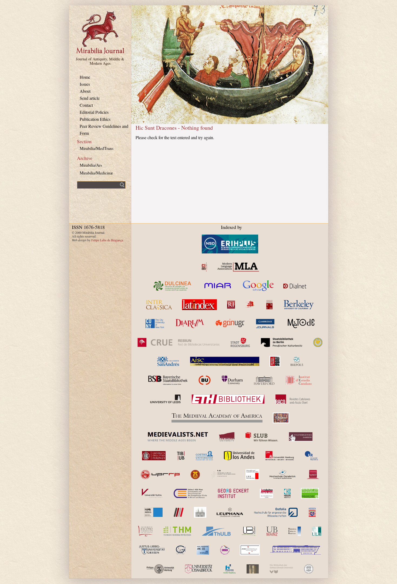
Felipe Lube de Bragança (107, 240)
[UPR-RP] (160, 474)
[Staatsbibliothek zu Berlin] (281, 342)
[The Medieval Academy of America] (217, 417)
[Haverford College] (264, 380)
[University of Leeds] (165, 399)
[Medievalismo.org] (204, 266)
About (85, 91)
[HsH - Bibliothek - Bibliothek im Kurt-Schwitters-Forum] (266, 493)
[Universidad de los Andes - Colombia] (239, 455)
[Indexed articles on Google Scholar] (258, 285)
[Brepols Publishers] (297, 361)
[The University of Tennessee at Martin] (195, 474)
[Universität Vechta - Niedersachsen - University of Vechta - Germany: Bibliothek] (152, 493)
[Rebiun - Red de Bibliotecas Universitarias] (178, 342)
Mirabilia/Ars (91, 165)
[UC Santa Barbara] (317, 342)
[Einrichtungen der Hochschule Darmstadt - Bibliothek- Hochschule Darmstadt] (223, 474)
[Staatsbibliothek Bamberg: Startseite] (300, 436)
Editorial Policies (94, 112)
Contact (86, 105)
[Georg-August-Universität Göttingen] (180, 550)
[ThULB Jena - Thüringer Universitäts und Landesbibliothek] (216, 531)
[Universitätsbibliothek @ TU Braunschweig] (313, 474)
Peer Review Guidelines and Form (104, 129)
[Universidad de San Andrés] (168, 361)
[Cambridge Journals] (265, 323)
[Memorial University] (226, 436)
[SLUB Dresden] (262, 436)
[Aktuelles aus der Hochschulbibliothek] (177, 531)
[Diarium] (190, 323)
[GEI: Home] (233, 493)
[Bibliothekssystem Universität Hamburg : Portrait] (145, 531)
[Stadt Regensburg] (240, 342)
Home (85, 77)
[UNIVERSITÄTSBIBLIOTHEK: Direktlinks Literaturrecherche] (248, 531)
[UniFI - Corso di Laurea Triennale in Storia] (154, 455)
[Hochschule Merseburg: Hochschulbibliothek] (153, 512)
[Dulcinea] (172, 285)
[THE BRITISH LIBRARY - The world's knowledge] (274, 361)
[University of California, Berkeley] (298, 304)
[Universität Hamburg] (280, 455)
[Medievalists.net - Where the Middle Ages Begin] (178, 436)
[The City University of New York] (155, 323)
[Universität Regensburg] (311, 455)
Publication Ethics (95, 119)
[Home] (100, 53)
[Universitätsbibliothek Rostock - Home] (295, 531)
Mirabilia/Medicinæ (96, 173)
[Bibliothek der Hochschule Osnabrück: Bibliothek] (283, 474)
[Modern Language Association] (238, 266)
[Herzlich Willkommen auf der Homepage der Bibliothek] (275, 512)
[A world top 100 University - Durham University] (232, 380)
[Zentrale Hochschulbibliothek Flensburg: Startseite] (295, 550)
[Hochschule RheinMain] (179, 512)
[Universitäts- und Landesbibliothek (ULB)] (252, 474)
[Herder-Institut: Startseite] (287, 493)
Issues (85, 84)
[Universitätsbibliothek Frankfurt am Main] (204, 455)
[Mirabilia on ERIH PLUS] (230, 244)
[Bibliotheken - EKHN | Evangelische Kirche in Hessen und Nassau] (190, 493)
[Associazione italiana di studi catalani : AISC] (224, 361)
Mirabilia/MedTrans (96, 148)
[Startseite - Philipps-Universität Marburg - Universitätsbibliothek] (160, 568)
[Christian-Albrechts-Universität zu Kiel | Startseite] (224, 550)
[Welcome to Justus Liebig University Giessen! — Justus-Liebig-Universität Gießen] (152, 550)
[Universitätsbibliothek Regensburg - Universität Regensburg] (250, 550)
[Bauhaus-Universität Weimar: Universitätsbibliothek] (253, 568)
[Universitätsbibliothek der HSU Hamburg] (281, 568)
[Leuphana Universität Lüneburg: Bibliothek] (230, 512)
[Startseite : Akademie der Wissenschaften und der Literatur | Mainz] (308, 568)
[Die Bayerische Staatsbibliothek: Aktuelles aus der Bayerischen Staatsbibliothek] (167, 380)
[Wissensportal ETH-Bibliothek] (228, 399)
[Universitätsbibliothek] (271, 531)
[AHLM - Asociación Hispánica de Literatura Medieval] (269, 304)
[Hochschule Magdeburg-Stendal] (229, 568)
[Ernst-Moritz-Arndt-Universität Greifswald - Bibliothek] (203, 550)
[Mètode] (300, 323)
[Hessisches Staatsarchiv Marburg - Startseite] (312, 512)
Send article (90, 98)
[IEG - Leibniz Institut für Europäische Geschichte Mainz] (200, 512)
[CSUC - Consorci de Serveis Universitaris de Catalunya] (205, 380)
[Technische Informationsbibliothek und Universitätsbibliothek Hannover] (181, 455)
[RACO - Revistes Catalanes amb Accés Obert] (293, 399)
